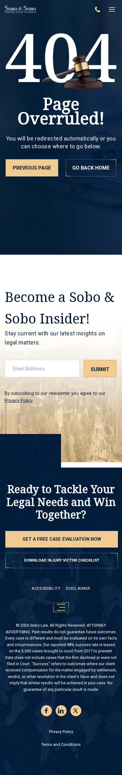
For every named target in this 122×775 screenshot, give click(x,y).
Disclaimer (78, 588)
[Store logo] (45, 9)
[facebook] (46, 710)
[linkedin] (61, 710)
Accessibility (46, 588)
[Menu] (112, 9)
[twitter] (75, 710)
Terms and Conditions (61, 744)
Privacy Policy (19, 400)
